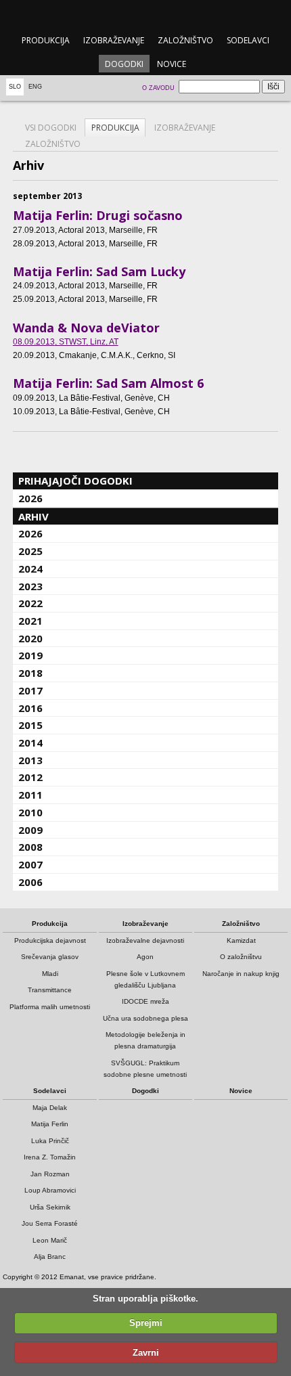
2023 (30, 586)
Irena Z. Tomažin (50, 1157)
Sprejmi (145, 1323)
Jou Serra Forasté (50, 1223)
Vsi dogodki (50, 127)
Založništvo (185, 40)
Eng (35, 86)
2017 (30, 690)
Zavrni (146, 1353)
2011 (30, 794)
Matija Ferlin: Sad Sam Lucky (99, 271)
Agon (145, 956)
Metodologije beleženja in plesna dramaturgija (145, 1040)
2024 (30, 568)
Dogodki (124, 64)
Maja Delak (49, 1107)
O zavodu (158, 88)
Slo (15, 86)
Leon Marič (49, 1240)
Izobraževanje (113, 40)
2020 (30, 638)
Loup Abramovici (50, 1190)
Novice (171, 64)
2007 (30, 864)
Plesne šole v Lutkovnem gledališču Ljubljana (145, 979)
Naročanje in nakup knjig (240, 973)
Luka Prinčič (50, 1141)
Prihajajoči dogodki (75, 480)
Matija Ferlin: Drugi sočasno (98, 215)
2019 (30, 655)
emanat (145, 14)
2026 (30, 498)
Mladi (50, 973)
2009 (30, 830)
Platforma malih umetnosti (49, 1007)
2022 (30, 603)
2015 (30, 725)
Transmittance (50, 990)
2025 (30, 551)
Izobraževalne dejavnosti (145, 940)
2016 (30, 708)
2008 (30, 846)
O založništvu (241, 956)
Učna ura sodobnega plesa (145, 1018)
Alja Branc (50, 1256)
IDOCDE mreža (145, 1001)
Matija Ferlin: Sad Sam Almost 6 (108, 383)
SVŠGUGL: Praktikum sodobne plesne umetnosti (145, 1068)
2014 (30, 742)
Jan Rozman (50, 1174)
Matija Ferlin (49, 1124)
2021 (30, 620)
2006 (30, 882)
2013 (30, 760)
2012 (30, 777)
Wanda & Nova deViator (86, 327)
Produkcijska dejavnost (50, 940)
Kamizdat (241, 940)
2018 (30, 673)
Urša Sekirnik (50, 1207)
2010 (30, 812)
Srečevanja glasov (50, 956)
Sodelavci (248, 40)
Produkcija (46, 40)
